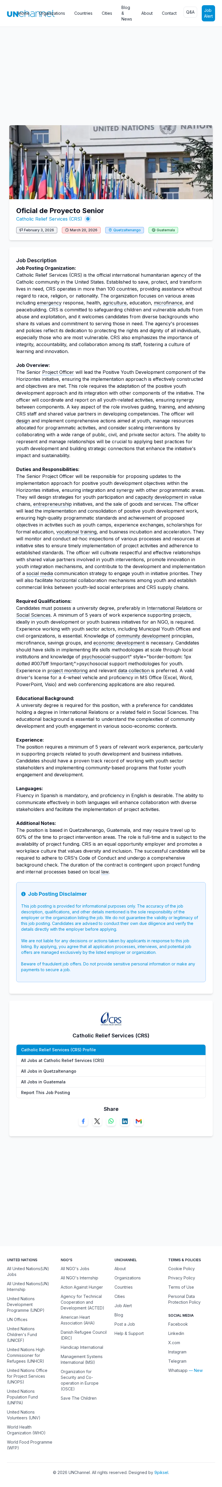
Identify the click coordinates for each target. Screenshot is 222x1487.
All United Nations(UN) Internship (28, 1286)
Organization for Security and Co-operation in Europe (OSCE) (80, 1380)
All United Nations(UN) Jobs (28, 1271)
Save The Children (79, 1398)
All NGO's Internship (79, 1277)
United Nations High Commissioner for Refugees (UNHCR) (26, 1355)
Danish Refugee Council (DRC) (84, 1335)
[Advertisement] (111, 73)
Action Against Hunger (82, 1287)
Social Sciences (33, 615)
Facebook (178, 1324)
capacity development (159, 497)
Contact (169, 13)
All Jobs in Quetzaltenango (48, 1071)
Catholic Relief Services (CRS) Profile (58, 1049)
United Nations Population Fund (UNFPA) (22, 1397)
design (23, 421)
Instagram (177, 1351)
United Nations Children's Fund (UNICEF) (22, 1334)
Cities (107, 13)
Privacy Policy (181, 1277)
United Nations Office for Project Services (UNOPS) (27, 1376)
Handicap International (82, 1347)
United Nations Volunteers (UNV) (23, 1415)
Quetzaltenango (127, 230)
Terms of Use (181, 1287)
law (104, 872)
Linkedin (176, 1333)
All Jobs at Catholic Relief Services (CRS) (62, 1060)
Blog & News (126, 13)
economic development (119, 643)
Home (23, 13)
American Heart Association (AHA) (78, 1320)
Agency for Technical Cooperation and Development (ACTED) (82, 1302)
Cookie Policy (181, 1268)
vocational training (76, 532)
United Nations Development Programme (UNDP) (26, 1304)
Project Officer (58, 372)
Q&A (190, 12)
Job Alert (208, 13)
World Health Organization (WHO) (26, 1430)
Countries (83, 13)
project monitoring (67, 670)
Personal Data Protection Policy (184, 1299)
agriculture (115, 303)
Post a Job (124, 1324)
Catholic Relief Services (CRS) (49, 219)
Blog (118, 1314)
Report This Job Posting (45, 1092)
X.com (174, 1342)
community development (143, 636)
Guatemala (166, 230)
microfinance (168, 303)
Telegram (177, 1361)
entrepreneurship (52, 504)
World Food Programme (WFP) (29, 1445)
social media (39, 573)
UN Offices (17, 1319)
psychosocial (96, 657)
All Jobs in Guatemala (43, 1081)
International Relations (171, 608)
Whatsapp (178, 1370)
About (147, 13)
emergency (49, 303)
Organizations (52, 13)
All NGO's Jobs (75, 1268)
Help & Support (129, 1333)
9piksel (161, 1472)
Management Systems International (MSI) (82, 1359)
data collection (134, 670)
